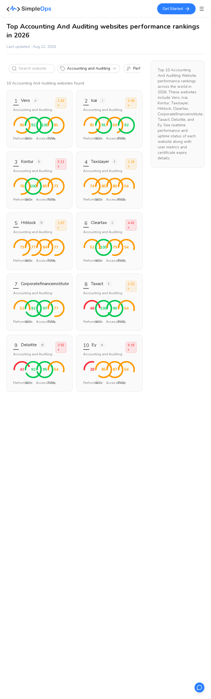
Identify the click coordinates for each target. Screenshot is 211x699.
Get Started (173, 8)
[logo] (29, 9)
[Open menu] (201, 8)
